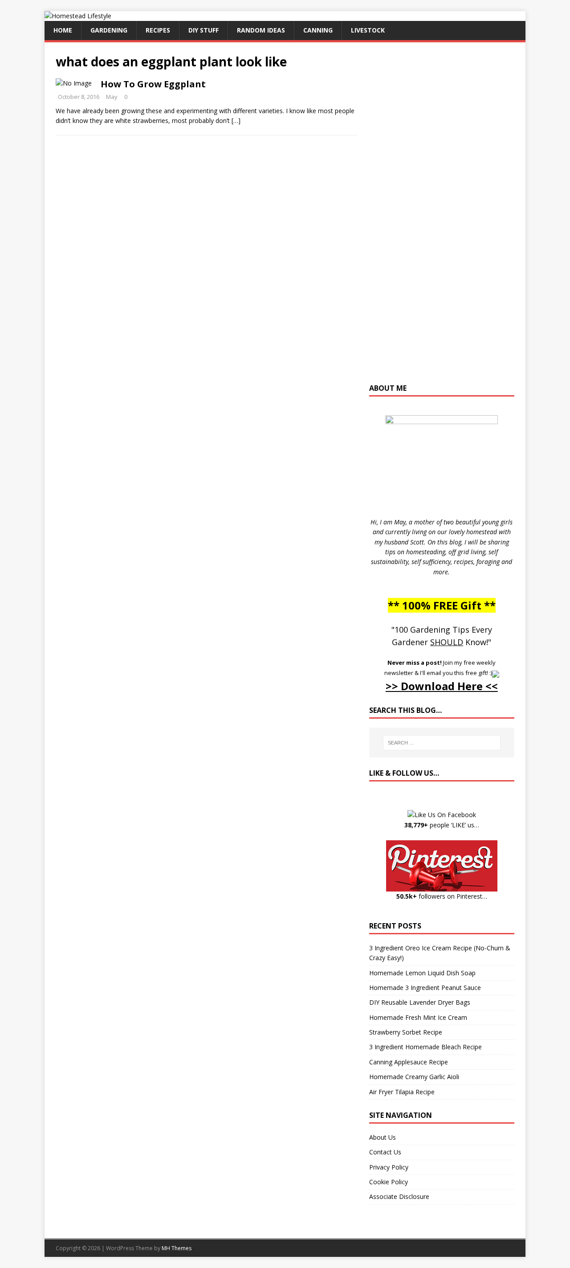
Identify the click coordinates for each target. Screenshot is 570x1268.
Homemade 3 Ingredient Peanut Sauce (425, 987)
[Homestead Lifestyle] (78, 16)
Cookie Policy (388, 1182)
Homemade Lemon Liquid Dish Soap (422, 973)
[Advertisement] (442, 217)
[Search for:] (441, 742)
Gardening (108, 30)
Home (62, 30)
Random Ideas (261, 30)
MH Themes (176, 1248)
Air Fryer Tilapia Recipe (402, 1092)
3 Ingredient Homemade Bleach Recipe (425, 1047)
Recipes (158, 30)
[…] (236, 120)
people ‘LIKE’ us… (441, 825)
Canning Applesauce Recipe (408, 1062)
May (112, 97)
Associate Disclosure (399, 1196)
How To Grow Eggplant (153, 84)
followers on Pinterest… (441, 896)
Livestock (368, 30)
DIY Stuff (203, 30)
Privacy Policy (388, 1167)
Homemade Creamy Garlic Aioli (414, 1076)
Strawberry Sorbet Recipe (405, 1032)
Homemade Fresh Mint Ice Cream (418, 1017)
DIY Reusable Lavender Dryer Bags (419, 1002)
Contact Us (385, 1152)
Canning (318, 30)
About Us (382, 1137)
